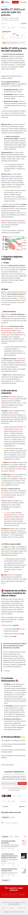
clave (12, 274)
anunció (21, 339)
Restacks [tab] (12, 817)
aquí (22, 347)
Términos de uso (17, 787)
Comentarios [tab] (5, 817)
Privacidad (17, 902)
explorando (4, 405)
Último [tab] (11, 836)
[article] (14, 845)
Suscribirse (15, 2)
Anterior (6, 806)
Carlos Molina (11, 848)
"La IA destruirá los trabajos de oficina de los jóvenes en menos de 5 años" (9, 856)
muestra (9, 697)
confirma (12, 528)
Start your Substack (8, 908)
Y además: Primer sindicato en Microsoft (9, 860)
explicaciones (13, 353)
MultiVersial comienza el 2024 (9, 873)
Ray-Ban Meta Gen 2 (7, 328)
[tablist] (8, 817)
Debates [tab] (17, 836)
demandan (4, 490)
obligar (13, 547)
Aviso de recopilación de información (17, 788)
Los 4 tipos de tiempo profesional (8, 842)
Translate (5, 6)
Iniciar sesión (23, 2)
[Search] (25, 836)
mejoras (3, 335)
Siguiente (21, 806)
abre (11, 684)
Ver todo (5, 880)
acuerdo (20, 358)
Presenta (6, 314)
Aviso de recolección (14, 904)
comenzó (7, 725)
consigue (8, 500)
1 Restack (19, 796)
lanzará (15, 706)
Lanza (5, 265)
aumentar (22, 292)
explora (15, 375)
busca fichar (12, 396)
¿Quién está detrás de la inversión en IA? (9, 869)
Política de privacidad (14, 790)
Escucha (24, 23)
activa (12, 474)
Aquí (2, 755)
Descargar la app (21, 908)
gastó (9, 462)
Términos (23, 902)
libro (22, 113)
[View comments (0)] (8, 27)
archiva (10, 575)
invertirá (10, 410)
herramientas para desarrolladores (12, 332)
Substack (6, 911)
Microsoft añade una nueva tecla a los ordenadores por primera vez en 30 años (10, 845)
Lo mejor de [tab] (5, 836)
